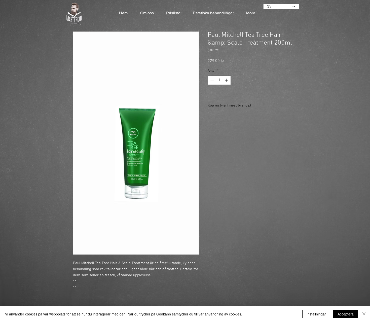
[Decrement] (211, 80)
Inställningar (316, 313)
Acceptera (346, 313)
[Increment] (227, 80)
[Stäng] (364, 314)
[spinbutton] (219, 80)
